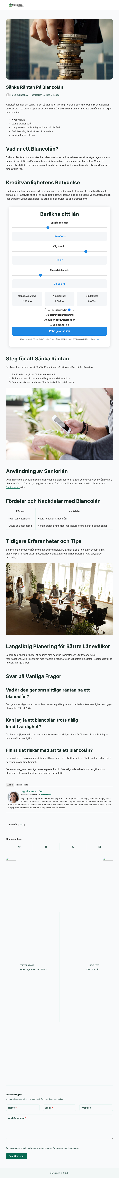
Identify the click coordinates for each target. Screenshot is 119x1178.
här (98, 339)
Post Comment (16, 1156)
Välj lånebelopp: (59, 222)
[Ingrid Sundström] (13, 797)
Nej (73, 310)
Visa (22, 825)
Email (49, 1107)
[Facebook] (19, 846)
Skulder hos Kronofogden (60, 319)
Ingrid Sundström (32, 791)
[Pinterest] (73, 846)
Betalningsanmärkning (60, 314)
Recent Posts (22, 785)
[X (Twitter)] (46, 846)
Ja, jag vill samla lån (57, 310)
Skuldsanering (60, 324)
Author (10, 785)
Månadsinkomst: (59, 270)
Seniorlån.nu (46, 795)
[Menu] (111, 5)
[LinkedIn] (99, 846)
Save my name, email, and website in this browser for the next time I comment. (42, 1148)
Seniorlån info (13, 487)
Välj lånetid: (59, 246)
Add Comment (17, 1118)
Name (12, 1107)
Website (86, 1107)
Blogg (56, 95)
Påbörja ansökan (59, 331)
